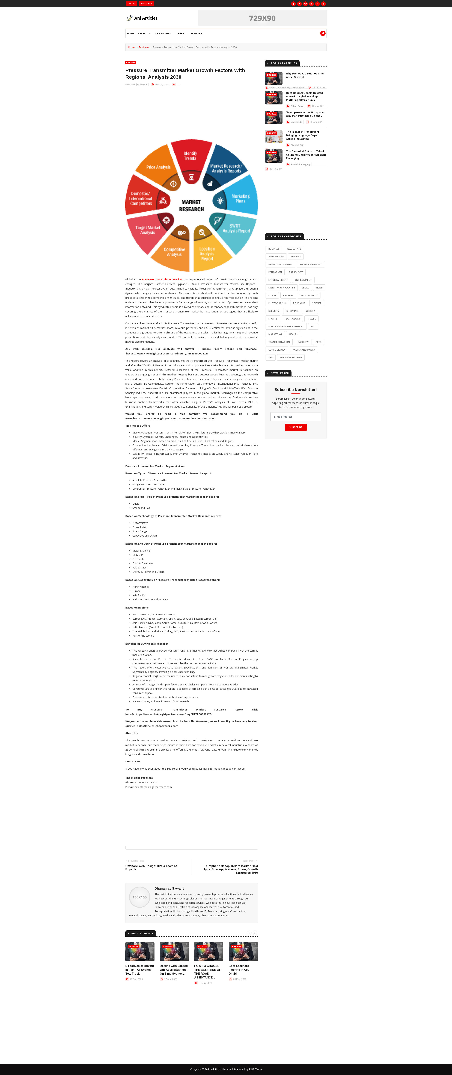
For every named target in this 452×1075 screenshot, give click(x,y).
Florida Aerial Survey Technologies (286, 87)
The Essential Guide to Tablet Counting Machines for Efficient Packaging (306, 155)
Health (293, 334)
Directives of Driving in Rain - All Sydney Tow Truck (139, 969)
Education (275, 272)
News (319, 287)
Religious (299, 303)
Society (310, 310)
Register (146, 3)
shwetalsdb (296, 122)
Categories (163, 33)
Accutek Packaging (300, 164)
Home (130, 33)
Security (273, 310)
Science (316, 303)
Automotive (276, 256)
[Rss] (317, 3)
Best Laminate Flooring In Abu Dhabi (239, 969)
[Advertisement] (191, 114)
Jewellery (303, 342)
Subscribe (295, 427)
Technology (292, 318)
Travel (311, 318)
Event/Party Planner (281, 287)
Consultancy (277, 349)
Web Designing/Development (286, 326)
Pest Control (309, 295)
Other (272, 295)
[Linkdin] (311, 3)
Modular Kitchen (291, 357)
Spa (270, 357)
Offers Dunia (297, 106)
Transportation (279, 342)
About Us (144, 33)
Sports (272, 318)
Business (144, 47)
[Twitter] (299, 3)
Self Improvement (311, 264)
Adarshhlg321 (298, 144)
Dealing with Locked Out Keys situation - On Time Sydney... (174, 969)
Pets (318, 342)
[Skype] (323, 3)
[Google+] (305, 3)
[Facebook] (293, 3)
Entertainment (278, 279)
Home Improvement (280, 264)
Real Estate (294, 248)
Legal (305, 287)
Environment (303, 279)
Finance (296, 256)
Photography (277, 303)
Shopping (292, 310)
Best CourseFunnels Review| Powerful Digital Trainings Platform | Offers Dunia (304, 96)
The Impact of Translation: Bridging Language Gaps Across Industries (302, 135)
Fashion (288, 295)
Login (131, 3)
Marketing (275, 334)
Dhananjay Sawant (137, 84)
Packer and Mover (304, 349)
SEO (313, 326)
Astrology (296, 272)
